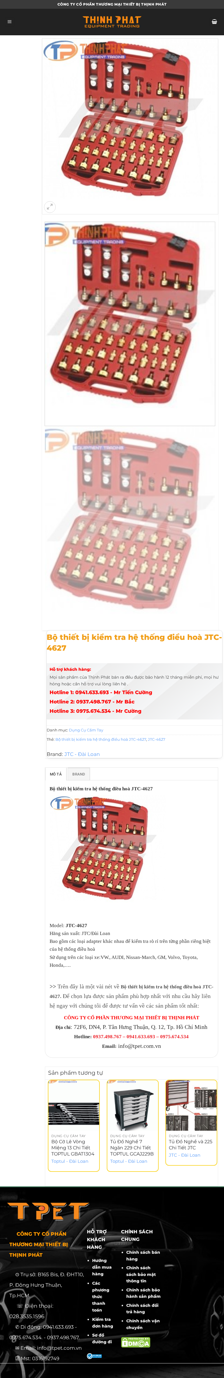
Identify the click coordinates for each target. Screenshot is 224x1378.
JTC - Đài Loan (82, 754)
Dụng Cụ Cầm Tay (86, 730)
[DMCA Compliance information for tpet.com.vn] (135, 1342)
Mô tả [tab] (56, 774)
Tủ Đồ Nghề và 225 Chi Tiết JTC (190, 1145)
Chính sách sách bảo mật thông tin (141, 1274)
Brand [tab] (78, 774)
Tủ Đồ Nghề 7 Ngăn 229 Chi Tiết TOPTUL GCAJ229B (132, 1148)
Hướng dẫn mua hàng (102, 1267)
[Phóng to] (50, 207)
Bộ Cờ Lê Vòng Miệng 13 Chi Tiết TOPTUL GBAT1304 (72, 1148)
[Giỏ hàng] (214, 22)
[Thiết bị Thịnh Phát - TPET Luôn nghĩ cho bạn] (112, 22)
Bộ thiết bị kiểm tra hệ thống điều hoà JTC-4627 (100, 739)
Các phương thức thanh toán (100, 1297)
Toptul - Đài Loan (69, 1161)
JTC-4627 (156, 739)
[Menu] (10, 22)
